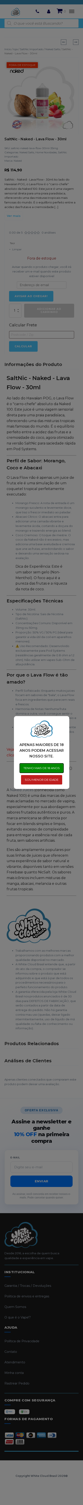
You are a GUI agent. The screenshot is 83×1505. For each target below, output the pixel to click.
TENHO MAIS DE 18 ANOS (41, 768)
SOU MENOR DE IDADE (41, 779)
